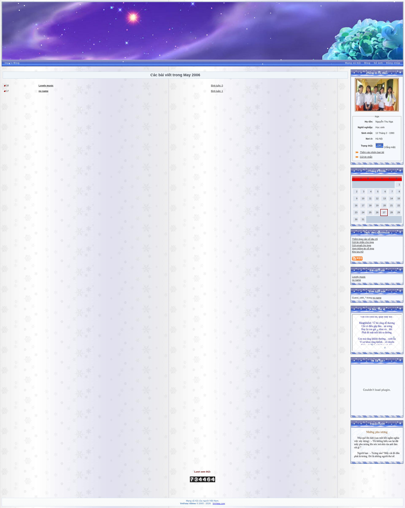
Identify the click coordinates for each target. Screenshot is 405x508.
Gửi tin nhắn (366, 157)
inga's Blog (12, 63)
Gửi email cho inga (361, 245)
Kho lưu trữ (357, 251)
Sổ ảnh (378, 63)
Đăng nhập (393, 63)
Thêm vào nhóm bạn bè (372, 152)
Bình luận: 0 (217, 85)
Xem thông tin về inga (363, 248)
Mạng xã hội (353, 63)
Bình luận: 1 (217, 91)
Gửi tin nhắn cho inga (363, 242)
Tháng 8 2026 (377, 171)
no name (356, 280)
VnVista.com (219, 503)
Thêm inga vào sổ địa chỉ (365, 239)
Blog (367, 63)
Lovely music (359, 277)
